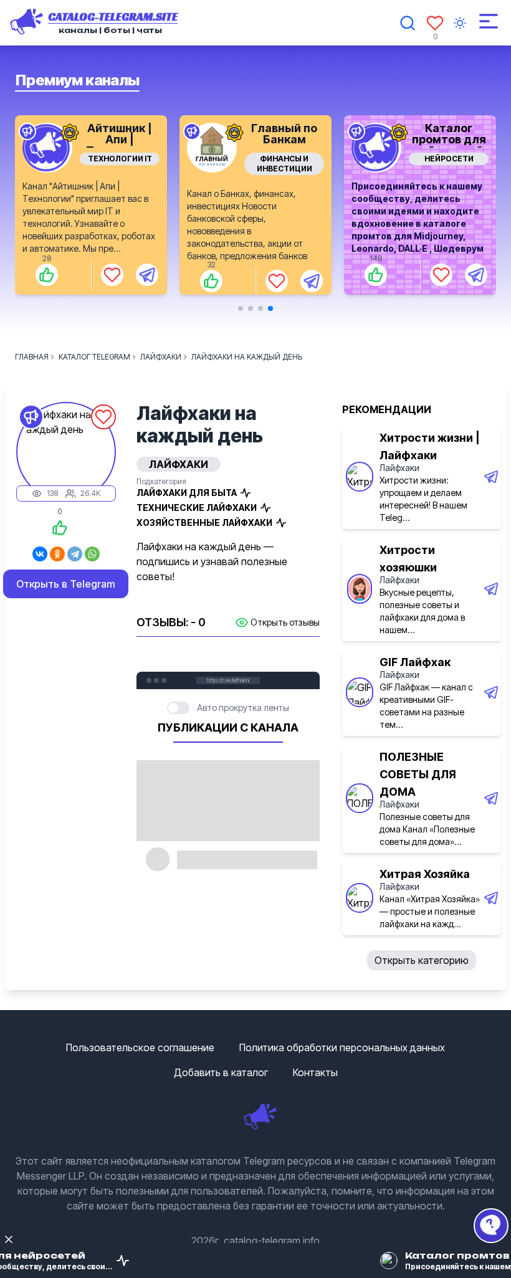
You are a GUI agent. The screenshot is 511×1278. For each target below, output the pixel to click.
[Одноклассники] (57, 553)
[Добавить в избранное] (112, 281)
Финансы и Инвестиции (120, 163)
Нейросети (284, 158)
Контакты (315, 1072)
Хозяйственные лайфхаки (204, 522)
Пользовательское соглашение (140, 1047)
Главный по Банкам (120, 134)
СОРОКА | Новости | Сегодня (449, 139)
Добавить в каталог (221, 1072)
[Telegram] (74, 553)
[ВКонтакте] (39, 553)
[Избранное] (435, 23)
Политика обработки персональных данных (342, 1047)
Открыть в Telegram (65, 584)
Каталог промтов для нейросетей (284, 139)
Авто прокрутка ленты (243, 707)
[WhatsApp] (92, 553)
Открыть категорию (422, 960)
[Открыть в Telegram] (147, 281)
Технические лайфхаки (196, 507)
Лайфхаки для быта (186, 492)
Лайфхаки (399, 467)
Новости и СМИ (449, 158)
